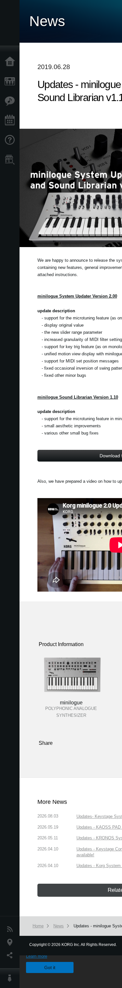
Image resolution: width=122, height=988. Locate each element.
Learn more (36, 956)
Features (11, 101)
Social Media (11, 955)
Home (11, 62)
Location (11, 942)
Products (11, 81)
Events (11, 120)
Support (11, 140)
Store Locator (11, 160)
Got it (49, 967)
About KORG (11, 978)
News (11, 929)
